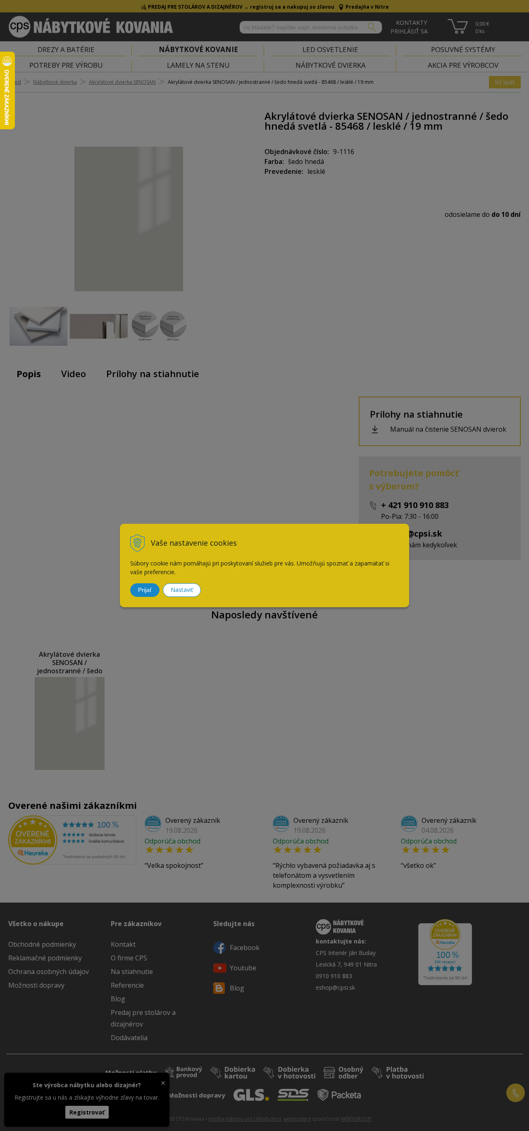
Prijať (145, 590)
